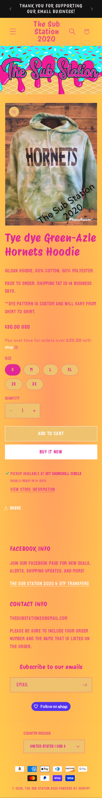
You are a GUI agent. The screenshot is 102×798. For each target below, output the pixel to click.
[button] (13, 32)
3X (34, 384)
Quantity (12, 398)
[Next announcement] (91, 8)
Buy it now (51, 451)
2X (14, 384)
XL (70, 370)
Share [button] (15, 508)
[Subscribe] (85, 685)
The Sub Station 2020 (41, 788)
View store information (32, 489)
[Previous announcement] (10, 8)
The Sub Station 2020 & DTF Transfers (49, 583)
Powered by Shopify (74, 788)
